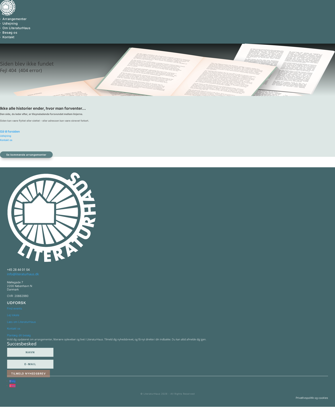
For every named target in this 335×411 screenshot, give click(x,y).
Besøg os (9, 32)
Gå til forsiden (10, 131)
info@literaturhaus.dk (23, 274)
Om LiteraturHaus (16, 28)
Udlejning (10, 23)
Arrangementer (14, 19)
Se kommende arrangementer (26, 154)
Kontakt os (6, 140)
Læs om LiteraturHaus (21, 322)
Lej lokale (13, 315)
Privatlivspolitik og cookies (312, 397)
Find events (14, 308)
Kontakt (8, 37)
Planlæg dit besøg (19, 335)
